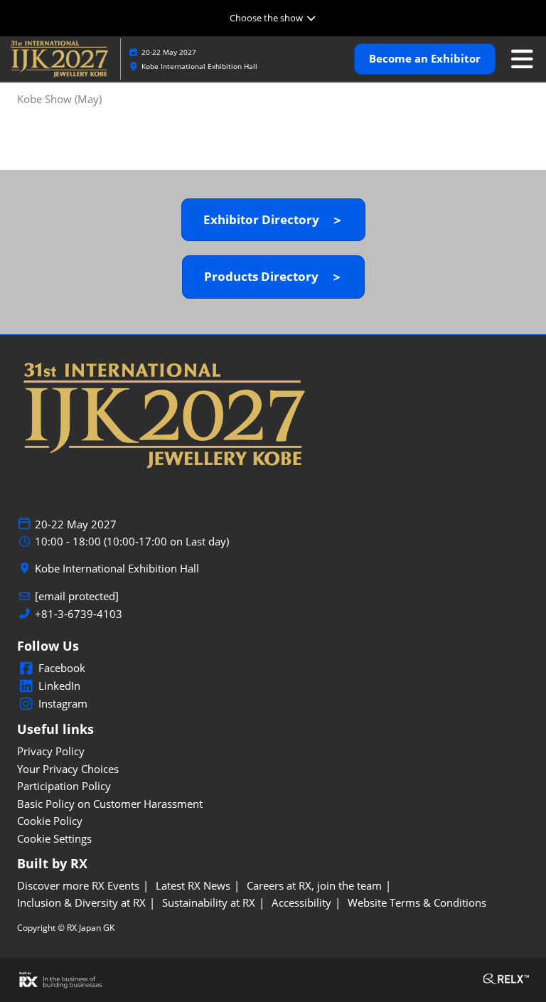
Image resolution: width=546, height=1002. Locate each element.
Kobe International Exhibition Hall (199, 66)
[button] (425, 59)
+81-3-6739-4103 (78, 614)
